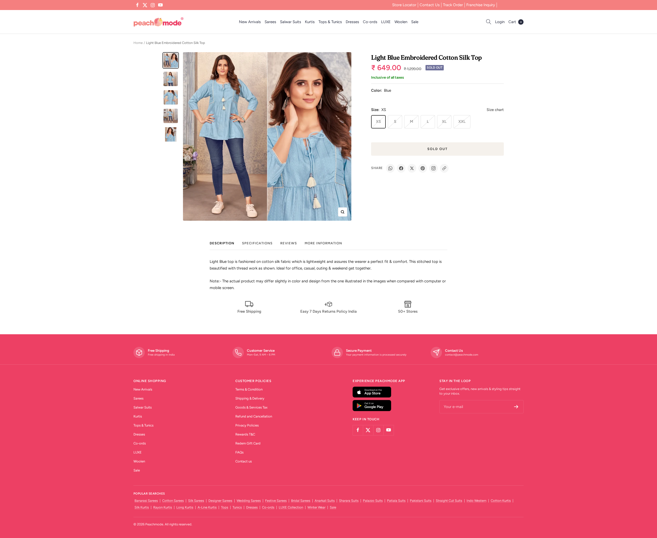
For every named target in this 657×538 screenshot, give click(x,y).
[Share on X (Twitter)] (412, 168)
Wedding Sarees (249, 501)
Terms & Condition (249, 389)
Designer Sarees (220, 501)
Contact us (243, 461)
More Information (323, 243)
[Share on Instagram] (433, 168)
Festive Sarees (276, 501)
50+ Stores (408, 311)
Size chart (495, 109)
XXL (462, 121)
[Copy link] (444, 168)
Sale (414, 22)
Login (500, 22)
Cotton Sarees (173, 501)
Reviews (288, 243)
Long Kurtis (184, 507)
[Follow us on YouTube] (160, 5)
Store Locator (404, 5)
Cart (515, 22)
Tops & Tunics (330, 22)
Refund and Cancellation (253, 416)
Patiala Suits (396, 501)
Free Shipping (249, 311)
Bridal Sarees (300, 501)
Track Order (453, 5)
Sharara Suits (349, 501)
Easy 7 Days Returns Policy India (328, 311)
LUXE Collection (291, 507)
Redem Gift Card (247, 443)
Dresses (352, 22)
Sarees (270, 22)
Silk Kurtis (141, 507)
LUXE (386, 22)
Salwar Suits (290, 22)
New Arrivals (250, 22)
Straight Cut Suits (449, 501)
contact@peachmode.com (461, 354)
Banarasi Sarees (146, 501)
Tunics (237, 507)
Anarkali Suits (325, 501)
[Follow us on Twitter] (145, 5)
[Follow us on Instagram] (153, 5)
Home (138, 43)
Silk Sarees (196, 501)
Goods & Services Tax (251, 407)
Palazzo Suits (373, 501)
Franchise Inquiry (480, 5)
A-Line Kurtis (207, 507)
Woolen (400, 22)
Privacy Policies (247, 425)
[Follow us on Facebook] (137, 5)
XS (378, 121)
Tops (224, 507)
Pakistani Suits (420, 501)
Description (222, 243)
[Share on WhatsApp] (390, 168)
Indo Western (476, 501)
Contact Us (430, 5)
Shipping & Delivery (249, 398)
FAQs (239, 452)
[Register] (516, 407)
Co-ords (370, 22)
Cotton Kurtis (501, 501)
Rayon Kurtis (162, 507)
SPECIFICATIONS (257, 243)
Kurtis (310, 22)
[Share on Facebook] (401, 168)
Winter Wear (316, 507)
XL (444, 121)
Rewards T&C (245, 434)
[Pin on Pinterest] (422, 168)
